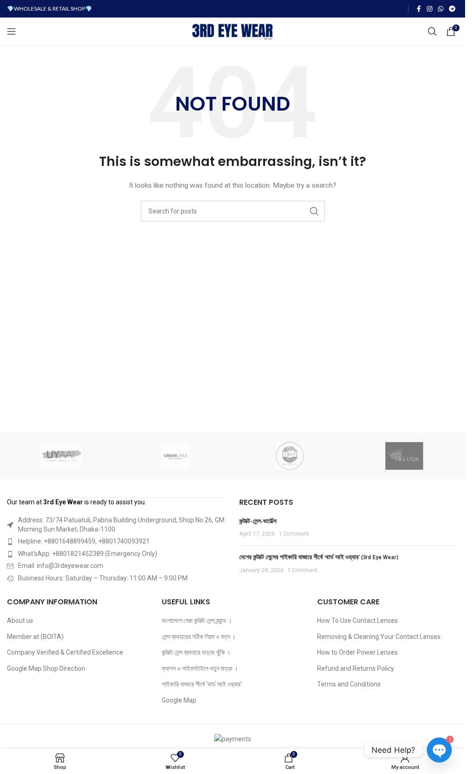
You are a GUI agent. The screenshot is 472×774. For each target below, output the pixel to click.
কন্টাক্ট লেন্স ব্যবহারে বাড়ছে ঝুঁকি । (196, 652)
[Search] (432, 31)
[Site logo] (232, 31)
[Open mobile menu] (11, 31)
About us (20, 620)
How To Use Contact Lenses (357, 620)
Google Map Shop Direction (46, 668)
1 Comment (293, 533)
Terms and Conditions (349, 684)
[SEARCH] (314, 211)
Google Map (179, 700)
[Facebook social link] (418, 9)
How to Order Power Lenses (357, 652)
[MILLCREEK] (404, 456)
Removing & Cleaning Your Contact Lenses (379, 636)
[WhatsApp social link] (440, 9)
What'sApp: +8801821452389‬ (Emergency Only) (87, 553)
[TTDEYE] (289, 456)
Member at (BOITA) (35, 636)
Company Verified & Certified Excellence (65, 652)
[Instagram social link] (429, 9)
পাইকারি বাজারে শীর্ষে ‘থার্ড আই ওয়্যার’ (202, 684)
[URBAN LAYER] (175, 456)
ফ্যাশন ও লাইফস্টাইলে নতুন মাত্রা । (200, 668)
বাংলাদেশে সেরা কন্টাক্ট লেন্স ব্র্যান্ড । (197, 620)
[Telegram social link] (452, 9)
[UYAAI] (61, 456)
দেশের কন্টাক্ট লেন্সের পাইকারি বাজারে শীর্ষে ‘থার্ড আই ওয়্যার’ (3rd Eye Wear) (318, 557)
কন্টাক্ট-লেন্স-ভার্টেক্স (258, 521)
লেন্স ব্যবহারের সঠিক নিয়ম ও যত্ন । (199, 636)
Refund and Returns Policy (355, 668)
